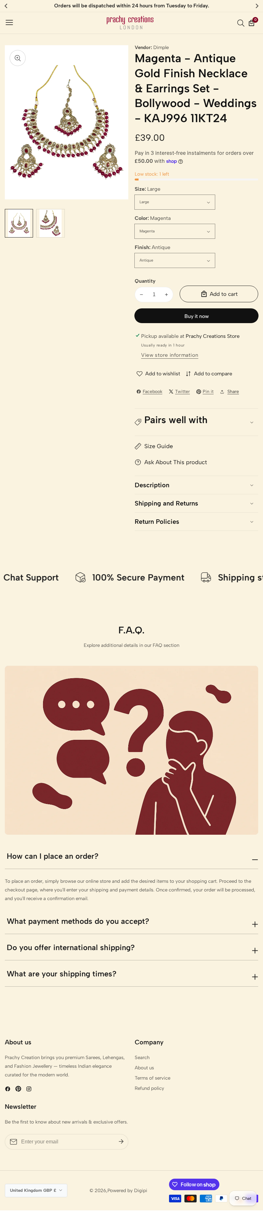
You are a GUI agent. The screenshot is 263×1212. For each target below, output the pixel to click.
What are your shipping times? (61, 973)
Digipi (140, 1190)
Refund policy (149, 1088)
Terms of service (152, 1078)
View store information (169, 355)
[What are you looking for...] (241, 23)
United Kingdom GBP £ (33, 1190)
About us (144, 1068)
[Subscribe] (121, 1142)
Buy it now (196, 316)
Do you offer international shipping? (71, 947)
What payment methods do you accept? (78, 921)
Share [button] (233, 391)
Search (142, 1057)
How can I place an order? (52, 856)
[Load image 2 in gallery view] (50, 223)
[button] (196, 422)
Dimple (161, 47)
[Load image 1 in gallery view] (19, 223)
